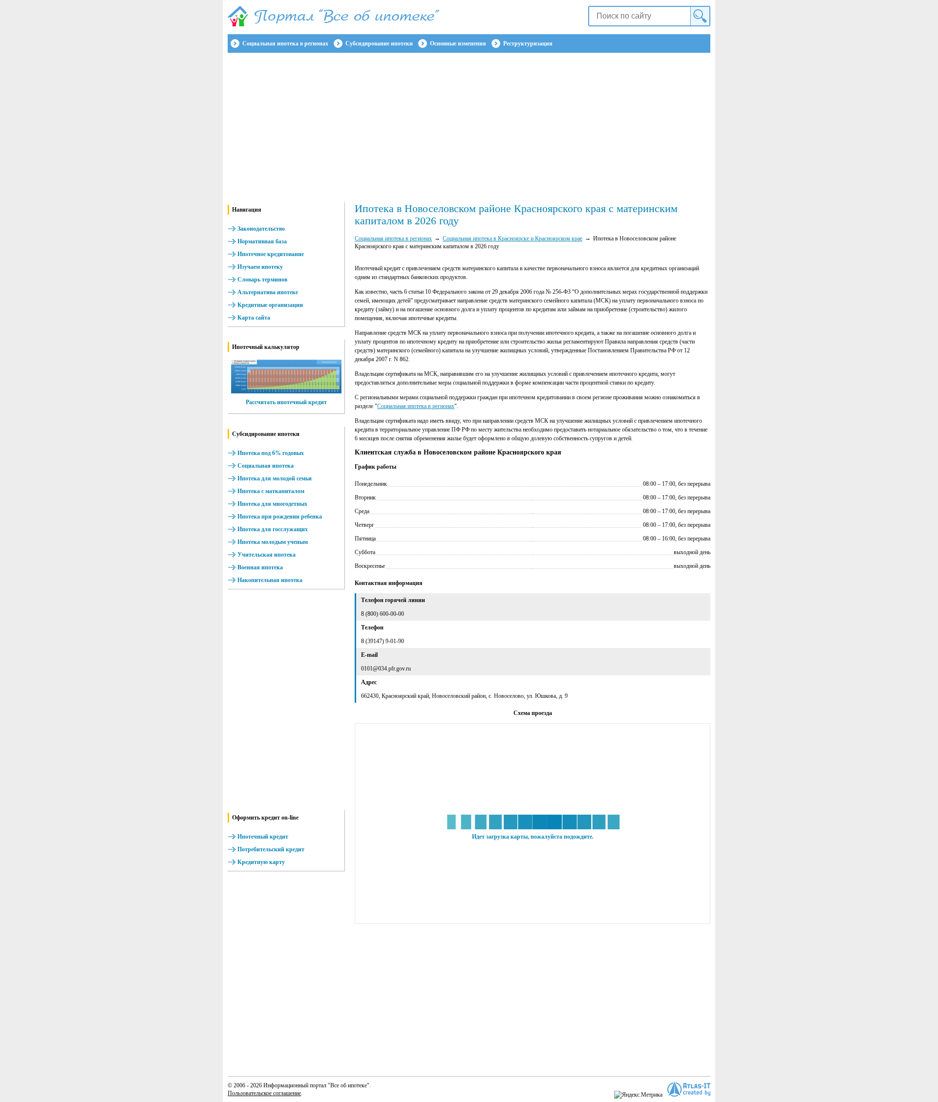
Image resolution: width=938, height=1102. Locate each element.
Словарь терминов (262, 279)
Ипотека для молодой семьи (274, 478)
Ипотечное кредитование (270, 254)
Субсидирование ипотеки (379, 43)
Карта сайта (253, 317)
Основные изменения (458, 43)
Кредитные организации (270, 305)
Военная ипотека (260, 567)
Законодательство (261, 228)
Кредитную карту (261, 862)
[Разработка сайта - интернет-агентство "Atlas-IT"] (688, 1089)
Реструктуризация (528, 43)
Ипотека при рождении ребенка (279, 516)
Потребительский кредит (270, 849)
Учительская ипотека (266, 554)
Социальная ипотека (265, 465)
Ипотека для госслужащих (272, 529)
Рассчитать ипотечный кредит (286, 402)
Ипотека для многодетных (272, 503)
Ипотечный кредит (262, 836)
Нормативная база (262, 241)
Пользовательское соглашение (264, 1093)
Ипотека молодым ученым (272, 542)
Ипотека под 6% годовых (270, 453)
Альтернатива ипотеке (267, 292)
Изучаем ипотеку (260, 266)
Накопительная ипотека (269, 580)
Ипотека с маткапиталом (270, 491)
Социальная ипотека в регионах (285, 43)
